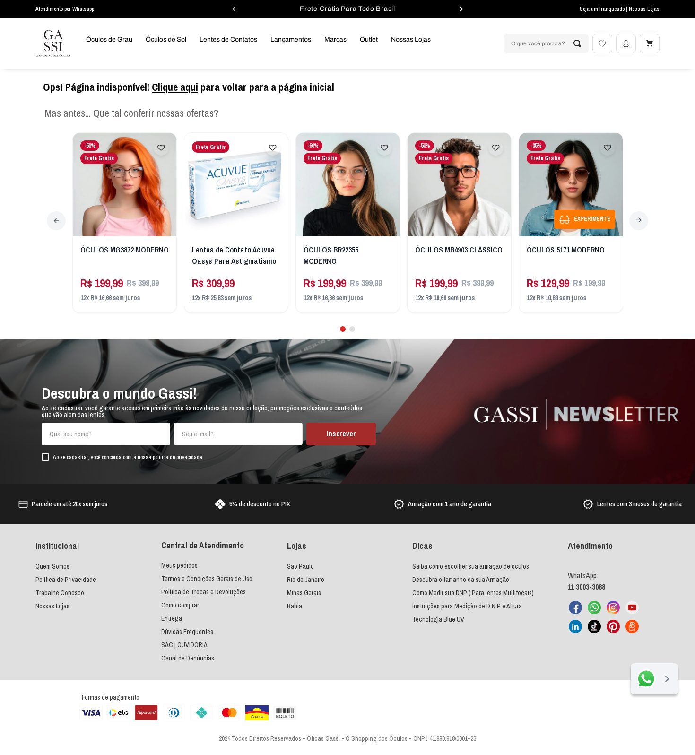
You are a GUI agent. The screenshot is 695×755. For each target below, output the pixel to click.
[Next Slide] (638, 220)
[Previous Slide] (56, 220)
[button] (343, 329)
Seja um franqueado (603, 9)
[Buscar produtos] (577, 43)
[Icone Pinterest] (613, 626)
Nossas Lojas (644, 9)
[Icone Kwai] (632, 626)
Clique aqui (175, 87)
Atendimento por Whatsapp (64, 9)
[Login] (626, 43)
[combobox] (546, 43)
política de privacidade (177, 457)
